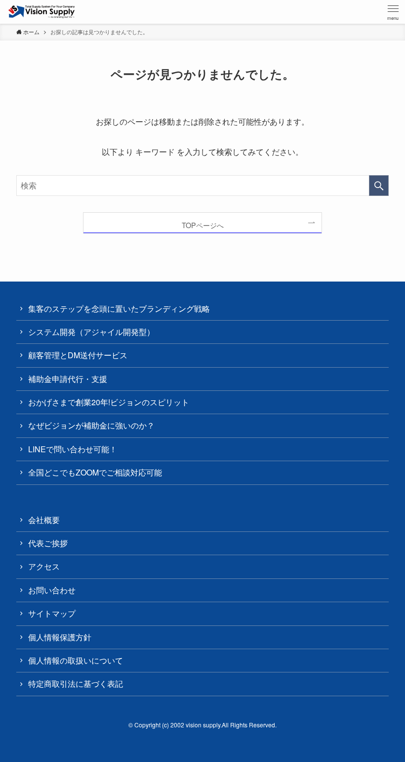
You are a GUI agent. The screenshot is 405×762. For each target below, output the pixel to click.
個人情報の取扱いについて (75, 660)
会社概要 (44, 519)
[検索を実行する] (379, 185)
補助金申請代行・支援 (67, 378)
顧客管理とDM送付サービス (77, 355)
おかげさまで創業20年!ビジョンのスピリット (108, 402)
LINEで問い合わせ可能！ (72, 449)
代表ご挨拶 (48, 543)
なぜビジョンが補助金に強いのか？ (91, 425)
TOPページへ (203, 225)
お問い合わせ (52, 590)
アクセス (44, 566)
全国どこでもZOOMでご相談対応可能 (95, 472)
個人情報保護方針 (59, 637)
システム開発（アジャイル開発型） (91, 331)
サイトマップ (52, 613)
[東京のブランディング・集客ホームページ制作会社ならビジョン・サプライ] (42, 12)
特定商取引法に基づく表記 (75, 683)
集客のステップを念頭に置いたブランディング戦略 (119, 308)
